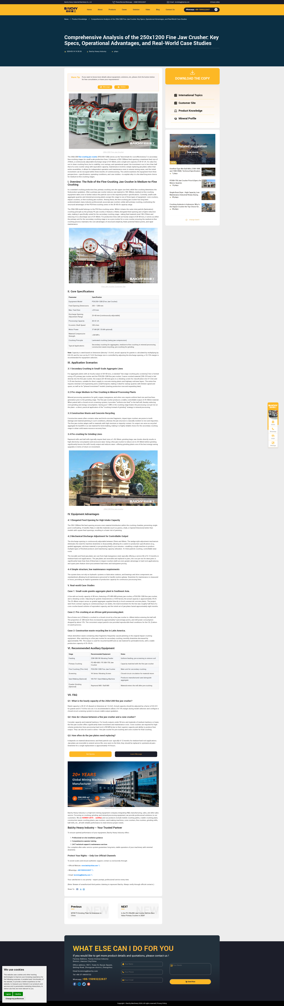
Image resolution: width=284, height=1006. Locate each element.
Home (89, 10)
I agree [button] (8, 994)
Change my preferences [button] (15, 998)
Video (148, 10)
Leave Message (136, 754)
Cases (124, 10)
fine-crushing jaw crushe (88, 157)
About (100, 10)
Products (112, 10)
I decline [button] (18, 994)
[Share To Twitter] (81, 889)
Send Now (191, 982)
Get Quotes (90, 754)
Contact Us (170, 10)
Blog (158, 10)
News (66, 19)
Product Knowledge (79, 19)
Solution (136, 10)
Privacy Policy (162, 1003)
